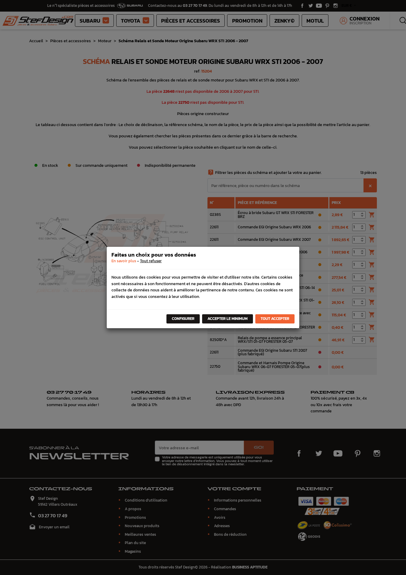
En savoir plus (123, 261)
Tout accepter (275, 318)
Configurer (183, 318)
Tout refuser (151, 261)
